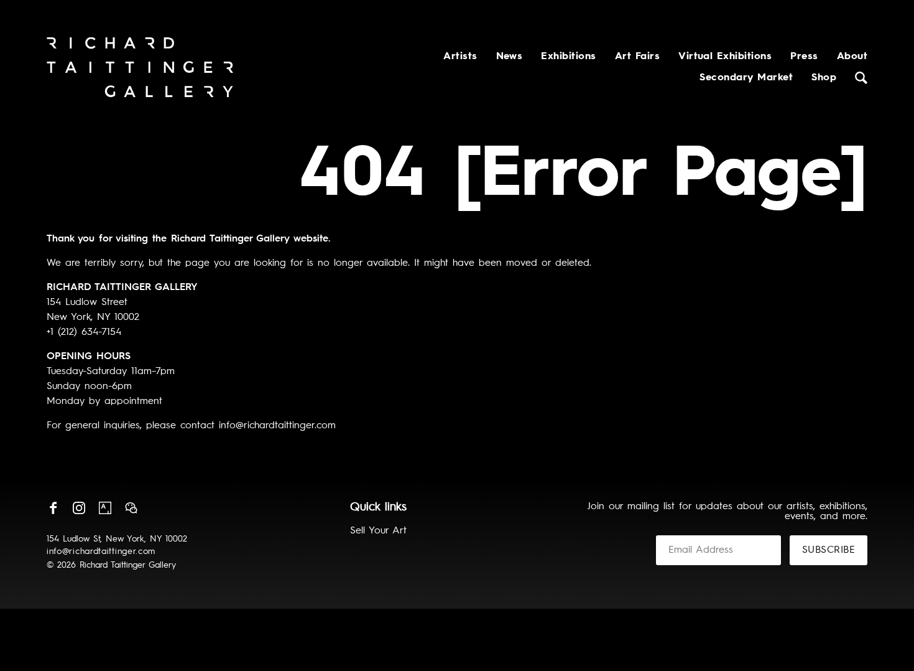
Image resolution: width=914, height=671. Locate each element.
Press (804, 57)
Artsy (105, 508)
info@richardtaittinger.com (101, 551)
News (509, 57)
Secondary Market (746, 78)
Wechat (131, 508)
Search (861, 78)
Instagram (79, 508)
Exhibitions (568, 57)
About (852, 57)
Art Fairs (637, 57)
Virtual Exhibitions (725, 57)
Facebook (53, 508)
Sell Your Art (378, 531)
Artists (460, 57)
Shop (823, 78)
